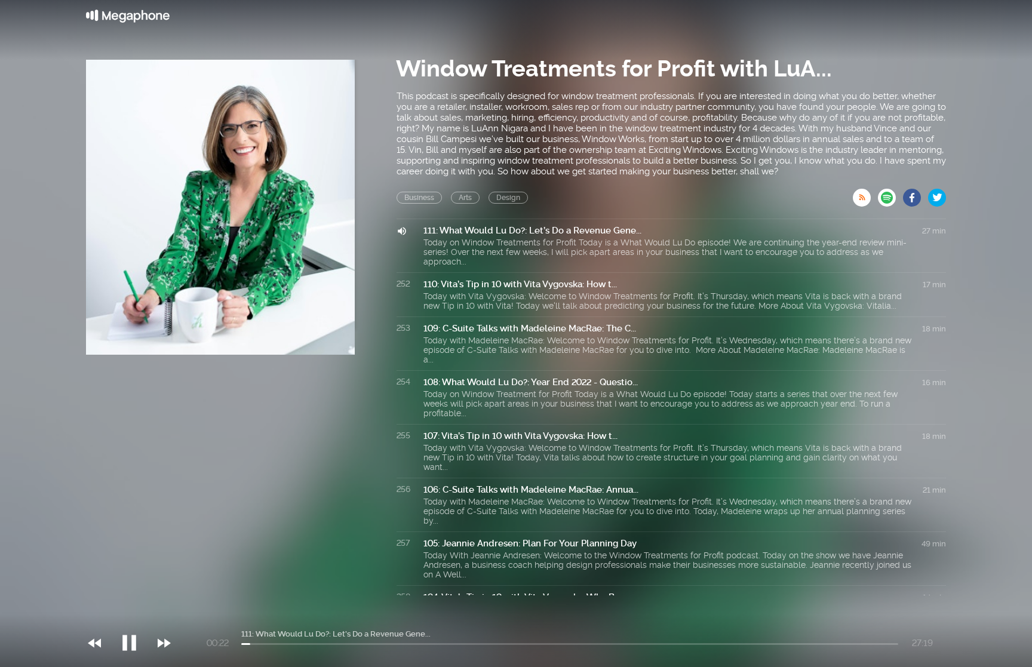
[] (135, 618)
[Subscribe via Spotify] (890, 194)
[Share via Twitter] (937, 194)
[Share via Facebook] (915, 194)
